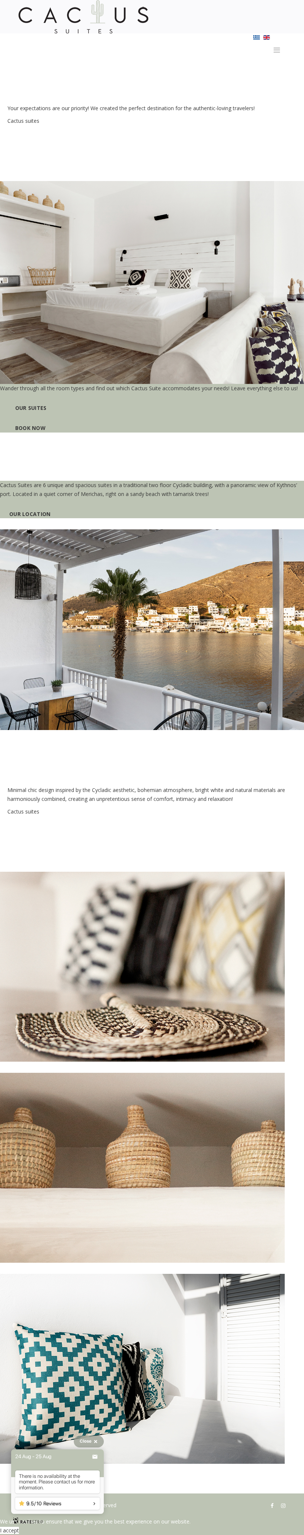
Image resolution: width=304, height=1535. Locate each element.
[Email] (95, 1456)
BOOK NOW (29, 427)
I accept (9, 1530)
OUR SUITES (29, 407)
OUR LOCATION (30, 513)
